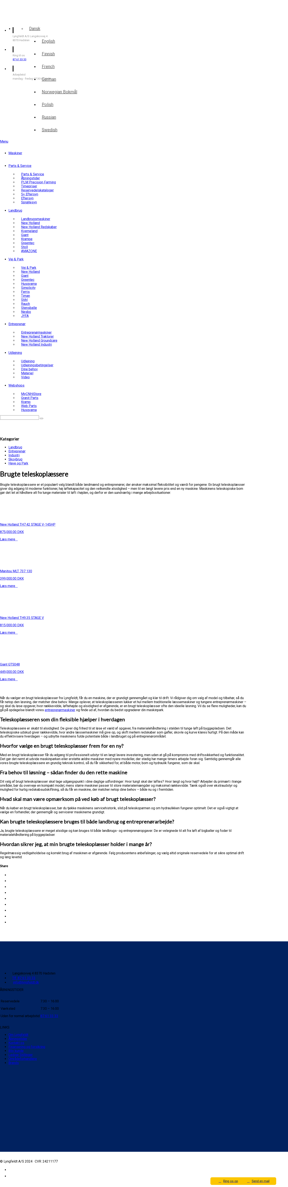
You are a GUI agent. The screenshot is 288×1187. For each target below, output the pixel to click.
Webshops (16, 385)
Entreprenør (17, 324)
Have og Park (18, 463)
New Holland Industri (36, 344)
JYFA (25, 316)
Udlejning (15, 353)
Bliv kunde (16, 1051)
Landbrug (15, 210)
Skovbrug (15, 459)
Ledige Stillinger (20, 1055)
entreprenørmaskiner (60, 710)
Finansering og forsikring (26, 1047)
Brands (13, 1063)
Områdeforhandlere (22, 1059)
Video (25, 377)
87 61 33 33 (19, 59)
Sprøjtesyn (29, 202)
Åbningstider (17, 1039)
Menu (4, 141)
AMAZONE (29, 251)
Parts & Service (19, 166)
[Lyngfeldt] (24, 19)
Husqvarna (29, 410)
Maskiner (15, 153)
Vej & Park (16, 259)
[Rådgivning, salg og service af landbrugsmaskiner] (27, 8)
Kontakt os (16, 1043)
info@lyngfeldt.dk (26, 982)
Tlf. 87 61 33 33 (23, 978)
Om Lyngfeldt (18, 1035)
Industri (14, 455)
